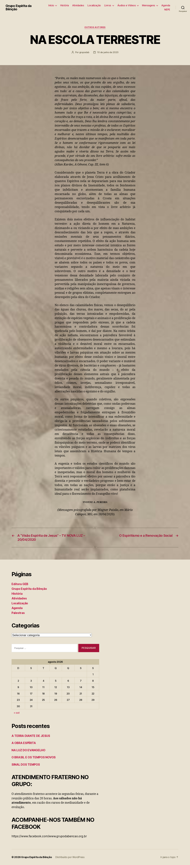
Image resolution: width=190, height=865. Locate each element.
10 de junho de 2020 (107, 52)
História (64, 5)
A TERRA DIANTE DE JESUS (31, 736)
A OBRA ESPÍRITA (24, 743)
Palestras (18, 613)
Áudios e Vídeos (126, 5)
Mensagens (148, 5)
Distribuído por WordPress (70, 857)
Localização (94, 5)
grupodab (84, 52)
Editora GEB (20, 584)
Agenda (165, 5)
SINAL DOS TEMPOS (26, 764)
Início (51, 5)
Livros (107, 5)
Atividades (78, 5)
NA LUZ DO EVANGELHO (28, 750)
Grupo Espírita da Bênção (18, 7)
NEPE (167, 9)
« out (17, 712)
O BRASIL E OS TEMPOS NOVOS (34, 757)
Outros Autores (95, 27)
